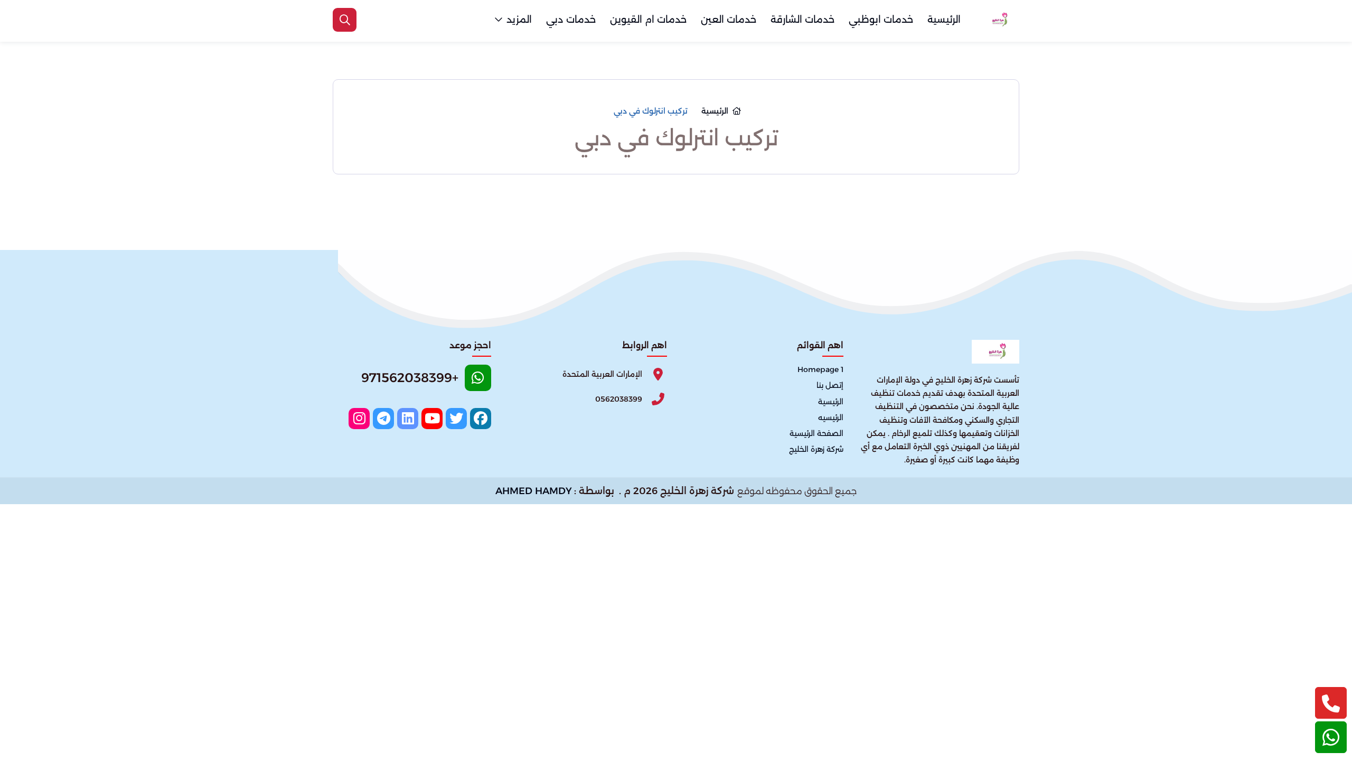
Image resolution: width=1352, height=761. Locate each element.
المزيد (519, 19)
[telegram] (383, 418)
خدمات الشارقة (802, 19)
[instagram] (359, 418)
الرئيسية (944, 19)
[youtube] (432, 418)
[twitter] (456, 418)
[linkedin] (407, 418)
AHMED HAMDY (533, 491)
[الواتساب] (1331, 737)
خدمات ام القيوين (648, 19)
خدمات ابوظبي (881, 19)
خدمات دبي (571, 19)
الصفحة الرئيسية (816, 433)
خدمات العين (728, 19)
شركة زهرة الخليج (816, 449)
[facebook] (480, 418)
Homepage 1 (820, 370)
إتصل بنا (829, 386)
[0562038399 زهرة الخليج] (998, 20)
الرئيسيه (830, 417)
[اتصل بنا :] (1331, 703)
